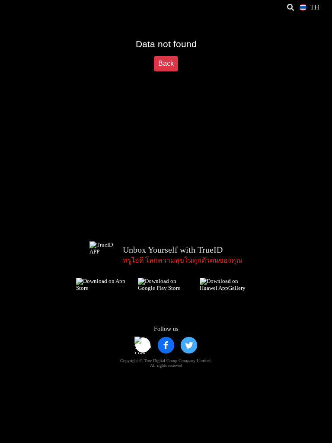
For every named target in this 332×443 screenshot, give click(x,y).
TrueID (24, 7)
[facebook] (166, 345)
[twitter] (189, 345)
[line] (143, 345)
